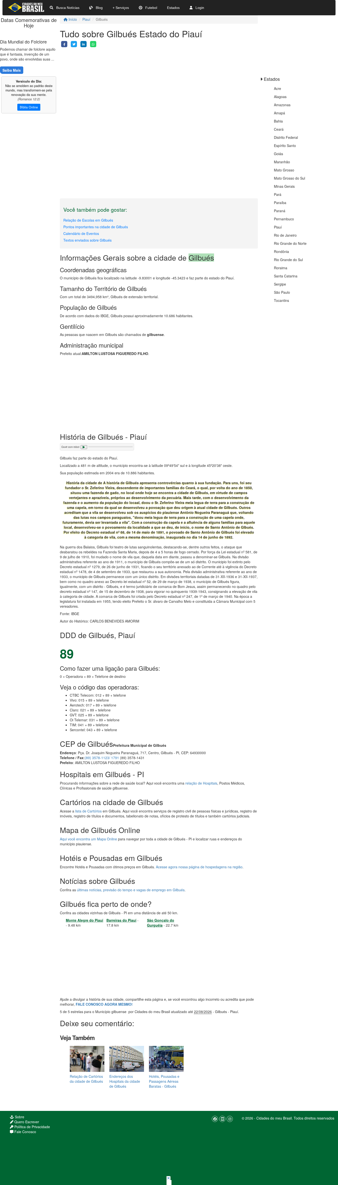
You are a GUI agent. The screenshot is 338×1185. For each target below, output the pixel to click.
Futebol (150, 8)
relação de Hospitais (201, 783)
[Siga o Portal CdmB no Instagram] (230, 1119)
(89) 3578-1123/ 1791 (102, 757)
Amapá (279, 112)
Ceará (279, 129)
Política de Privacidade (31, 1126)
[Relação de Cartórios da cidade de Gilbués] (87, 1058)
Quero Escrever (26, 1121)
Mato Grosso (284, 169)
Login (199, 8)
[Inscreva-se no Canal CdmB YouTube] (222, 1119)
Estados (173, 8)
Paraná (279, 210)
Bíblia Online (29, 107)
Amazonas (282, 104)
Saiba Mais (11, 70)
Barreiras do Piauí (121, 920)
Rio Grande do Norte (290, 243)
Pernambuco (284, 218)
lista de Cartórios (88, 811)
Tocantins (281, 300)
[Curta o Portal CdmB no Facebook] (215, 1119)
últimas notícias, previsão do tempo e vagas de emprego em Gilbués (131, 889)
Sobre (19, 1116)
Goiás (278, 153)
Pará (277, 194)
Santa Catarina (285, 275)
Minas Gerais (284, 186)
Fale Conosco (24, 1131)
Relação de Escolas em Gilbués (88, 220)
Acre (277, 88)
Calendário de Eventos (81, 233)
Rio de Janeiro (285, 235)
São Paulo (282, 292)
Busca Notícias (67, 8)
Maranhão (282, 161)
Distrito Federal (286, 137)
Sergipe (280, 284)
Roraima (280, 267)
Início (72, 19)
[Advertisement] (159, 81)
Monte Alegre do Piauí (84, 920)
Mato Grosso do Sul (289, 178)
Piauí (86, 19)
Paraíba (280, 202)
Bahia (278, 121)
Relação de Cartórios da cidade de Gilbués (86, 1079)
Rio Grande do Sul (288, 259)
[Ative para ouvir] (84, 447)
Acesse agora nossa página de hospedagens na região (199, 866)
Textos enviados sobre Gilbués (87, 240)
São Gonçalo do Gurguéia (160, 923)
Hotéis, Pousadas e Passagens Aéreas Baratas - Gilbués (164, 1081)
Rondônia (281, 251)
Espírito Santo (285, 145)
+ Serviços (121, 8)
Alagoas (280, 96)
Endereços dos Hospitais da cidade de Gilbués (124, 1081)
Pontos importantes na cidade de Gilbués (95, 226)
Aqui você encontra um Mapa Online (88, 838)
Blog (99, 8)
